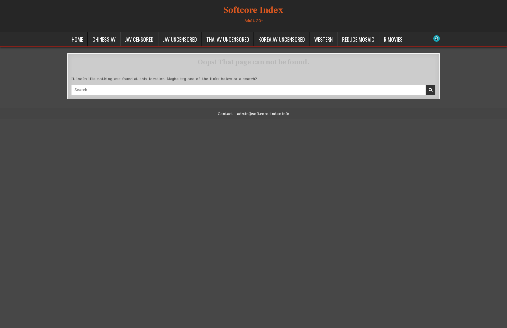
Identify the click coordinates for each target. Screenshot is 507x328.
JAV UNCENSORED (180, 39)
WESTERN (323, 39)
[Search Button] (436, 38)
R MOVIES (393, 39)
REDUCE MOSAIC (358, 39)
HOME (77, 39)
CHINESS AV (104, 39)
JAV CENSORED (139, 39)
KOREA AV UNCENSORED (281, 39)
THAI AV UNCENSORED (227, 39)
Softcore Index (253, 10)
